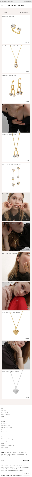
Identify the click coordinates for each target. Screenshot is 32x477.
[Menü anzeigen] (1, 5)
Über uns (4, 423)
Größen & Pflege (6, 414)
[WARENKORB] (30, 5)
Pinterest (4, 432)
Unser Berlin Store (6, 427)
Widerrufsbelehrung (7, 439)
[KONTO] (28, 5)
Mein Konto (4, 412)
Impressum (4, 447)
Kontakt (3, 410)
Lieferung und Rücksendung (9, 441)
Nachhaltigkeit (5, 425)
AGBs (3, 443)
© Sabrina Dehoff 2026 (6, 475)
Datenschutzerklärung (7, 445)
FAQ (2, 416)
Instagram (4, 430)
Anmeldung (26, 460)
